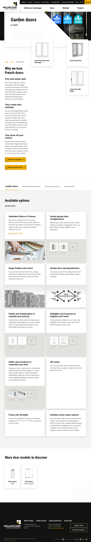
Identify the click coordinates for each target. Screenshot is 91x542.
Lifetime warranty (41, 521)
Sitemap (13, 540)
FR (80, 2)
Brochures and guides (68, 2)
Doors (52, 8)
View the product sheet (15, 167)
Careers (30, 2)
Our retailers (45, 2)
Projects (80, 8)
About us (24, 2)
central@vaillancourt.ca (57, 528)
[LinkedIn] (77, 539)
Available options (11, 186)
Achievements (69, 186)
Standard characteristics (31, 186)
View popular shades (16, 233)
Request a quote (78, 525)
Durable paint (68, 521)
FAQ (77, 2)
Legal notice (7, 540)
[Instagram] (83, 539)
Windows (66, 8)
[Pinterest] (86, 539)
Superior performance (55, 521)
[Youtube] (80, 539)
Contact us (37, 2)
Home (6, 62)
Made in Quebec (29, 521)
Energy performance (52, 186)
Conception (58, 539)
